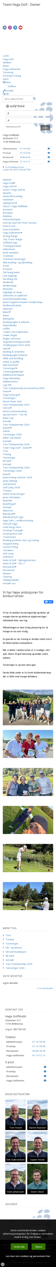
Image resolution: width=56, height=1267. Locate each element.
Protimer (7, 269)
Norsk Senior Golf (12, 401)
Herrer (6, 407)
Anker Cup (8, 417)
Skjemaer (8, 308)
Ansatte (7, 192)
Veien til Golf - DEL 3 (14, 563)
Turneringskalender (13, 371)
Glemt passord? (13, 126)
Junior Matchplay (11, 497)
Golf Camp (8, 553)
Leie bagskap (10, 275)
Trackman (8, 255)
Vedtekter (8, 199)
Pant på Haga (10, 523)
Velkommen (9, 249)
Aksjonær (8, 288)
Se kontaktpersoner (14, 167)
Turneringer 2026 (12, 434)
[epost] (49, 148)
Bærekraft (8, 513)
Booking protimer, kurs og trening (21, 540)
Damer (6, 427)
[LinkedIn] (15, 27)
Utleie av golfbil (11, 361)
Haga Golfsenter (12, 69)
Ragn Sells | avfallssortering (18, 520)
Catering (7, 576)
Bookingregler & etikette (16, 322)
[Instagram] (10, 27)
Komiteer (8, 209)
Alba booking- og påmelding (17, 262)
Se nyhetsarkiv (46, 988)
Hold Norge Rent (12, 527)
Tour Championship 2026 (16, 404)
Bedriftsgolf (9, 503)
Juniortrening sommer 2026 (17, 477)
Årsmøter (8, 212)
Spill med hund (10, 364)
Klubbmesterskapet (13, 374)
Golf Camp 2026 (11, 487)
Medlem (7, 62)
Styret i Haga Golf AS (14, 189)
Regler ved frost (12, 338)
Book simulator (11, 252)
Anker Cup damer (12, 437)
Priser (6, 265)
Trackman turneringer (14, 259)
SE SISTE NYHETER (19, 169)
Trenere (7, 490)
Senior (6, 391)
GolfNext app (10, 242)
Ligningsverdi (10, 202)
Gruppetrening (11, 543)
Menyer (7, 573)
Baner (6, 65)
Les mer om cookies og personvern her (28, 1256)
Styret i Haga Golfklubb (15, 206)
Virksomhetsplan (12, 219)
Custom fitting (10, 546)
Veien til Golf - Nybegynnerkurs (19, 560)
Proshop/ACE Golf (12, 533)
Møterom (8, 510)
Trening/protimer (12, 245)
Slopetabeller (10, 325)
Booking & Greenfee (14, 351)
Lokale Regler (10, 335)
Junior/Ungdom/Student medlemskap (22, 302)
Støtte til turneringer (14, 493)
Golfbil (6, 328)
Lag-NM (7, 384)
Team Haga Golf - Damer (16, 447)
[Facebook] (5, 27)
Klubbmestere (10, 381)
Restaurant (9, 566)
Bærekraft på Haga (13, 517)
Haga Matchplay (11, 378)
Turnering (8, 72)
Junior (6, 474)
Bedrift (6, 500)
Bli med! (7, 460)
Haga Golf (8, 59)
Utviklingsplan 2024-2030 (16, 345)
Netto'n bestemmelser (15, 411)
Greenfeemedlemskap (15, 298)
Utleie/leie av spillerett (15, 295)
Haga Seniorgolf (11, 394)
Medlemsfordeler (12, 305)
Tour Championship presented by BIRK (24, 388)
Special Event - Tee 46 (15, 414)
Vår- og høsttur (14, 947)
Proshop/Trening (12, 75)
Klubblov (7, 216)
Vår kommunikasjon (16, 951)
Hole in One (9, 225)
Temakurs (8, 550)
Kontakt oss (9, 583)
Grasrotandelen (11, 229)
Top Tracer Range (12, 239)
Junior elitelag (10, 480)
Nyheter (7, 179)
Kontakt (7, 421)
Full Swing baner (11, 272)
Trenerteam (9, 536)
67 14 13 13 (25, 161)
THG (5, 450)
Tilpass (38, 1246)
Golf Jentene (9, 483)
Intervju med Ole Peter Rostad (19, 222)
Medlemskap (9, 285)
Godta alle (19, 1246)
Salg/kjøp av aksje (12, 292)
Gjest (6, 78)
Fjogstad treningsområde (16, 341)
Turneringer (9, 368)
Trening (7, 454)
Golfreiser (8, 556)
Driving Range (10, 235)
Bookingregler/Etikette (15, 355)
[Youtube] (20, 27)
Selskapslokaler (11, 579)
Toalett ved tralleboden (15, 331)
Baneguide (8, 318)
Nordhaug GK (10, 278)
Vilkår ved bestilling (13, 358)
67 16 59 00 (25, 148)
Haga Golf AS (10, 186)
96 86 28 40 (25, 157)
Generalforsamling (12, 196)
